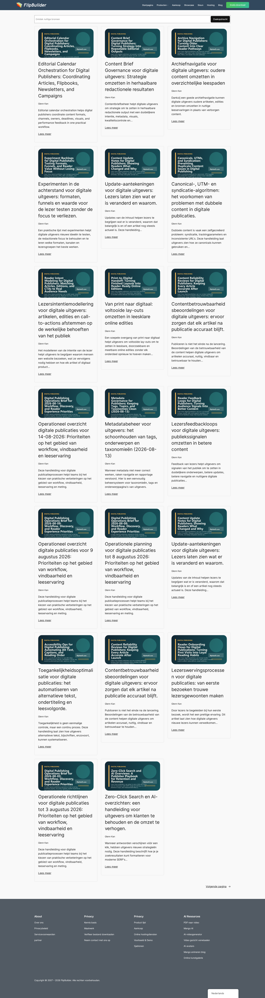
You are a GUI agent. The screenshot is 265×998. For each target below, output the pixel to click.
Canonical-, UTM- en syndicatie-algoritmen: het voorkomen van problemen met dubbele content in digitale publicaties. (196, 199)
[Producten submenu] (167, 5)
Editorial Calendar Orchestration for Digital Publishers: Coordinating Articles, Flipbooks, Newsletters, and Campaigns (64, 79)
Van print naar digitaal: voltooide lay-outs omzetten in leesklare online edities (129, 313)
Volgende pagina (218, 886)
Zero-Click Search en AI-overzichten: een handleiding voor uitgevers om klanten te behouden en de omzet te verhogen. (132, 812)
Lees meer (44, 134)
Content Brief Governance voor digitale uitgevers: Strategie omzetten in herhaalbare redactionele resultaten (131, 76)
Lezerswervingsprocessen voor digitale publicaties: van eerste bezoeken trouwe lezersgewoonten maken (197, 682)
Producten (162, 5)
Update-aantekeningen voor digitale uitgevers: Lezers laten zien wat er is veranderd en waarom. (131, 193)
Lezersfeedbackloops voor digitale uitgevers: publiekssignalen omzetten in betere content (195, 436)
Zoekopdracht (220, 19)
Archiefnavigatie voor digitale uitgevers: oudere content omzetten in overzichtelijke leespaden (198, 73)
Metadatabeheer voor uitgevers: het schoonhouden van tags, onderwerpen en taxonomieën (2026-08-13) (131, 439)
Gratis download (237, 5)
